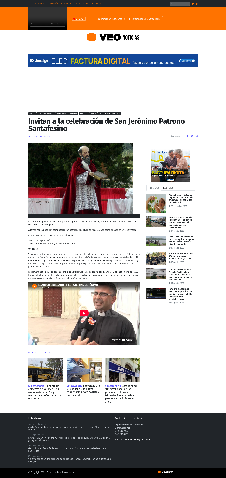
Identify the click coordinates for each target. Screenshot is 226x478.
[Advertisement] (113, 89)
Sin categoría (36, 385)
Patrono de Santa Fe (112, 114)
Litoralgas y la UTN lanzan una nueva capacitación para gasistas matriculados (83, 390)
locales (93, 114)
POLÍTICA (39, 3)
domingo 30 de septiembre (67, 114)
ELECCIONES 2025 (95, 3)
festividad (84, 114)
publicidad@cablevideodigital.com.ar (133, 439)
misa (101, 114)
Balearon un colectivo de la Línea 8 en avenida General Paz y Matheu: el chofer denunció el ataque (44, 392)
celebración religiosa (46, 114)
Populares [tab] (154, 187)
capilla (32, 114)
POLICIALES (65, 3)
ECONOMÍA (52, 3)
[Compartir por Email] (197, 135)
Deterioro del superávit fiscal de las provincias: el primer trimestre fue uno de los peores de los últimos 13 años (121, 393)
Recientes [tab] (168, 187)
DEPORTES (79, 3)
